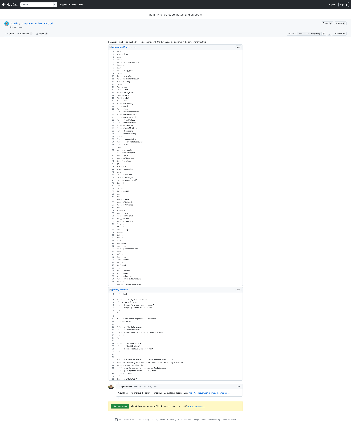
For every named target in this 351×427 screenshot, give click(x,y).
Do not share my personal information (222, 420)
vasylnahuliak (125, 386)
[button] (323, 34)
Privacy (146, 420)
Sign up (344, 4)
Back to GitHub (76, 4)
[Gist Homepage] (10, 4)
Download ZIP (339, 34)
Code (11, 33)
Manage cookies (199, 420)
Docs (180, 420)
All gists (63, 4)
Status (162, 420)
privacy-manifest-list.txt (37, 23)
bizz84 (14, 23)
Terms (139, 420)
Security (155, 420)
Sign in (332, 4)
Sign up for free (120, 406)
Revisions (26, 33)
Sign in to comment (196, 406)
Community (171, 420)
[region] (175, 168)
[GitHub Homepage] (116, 420)
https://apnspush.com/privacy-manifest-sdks (209, 393)
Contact (187, 420)
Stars (43, 33)
